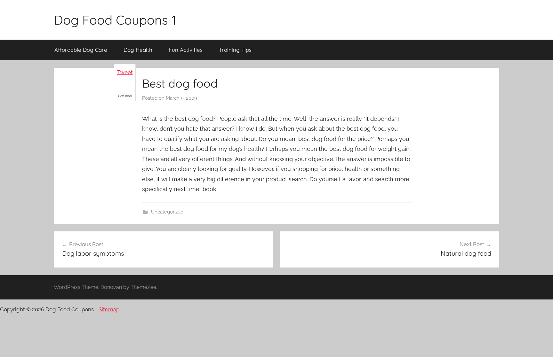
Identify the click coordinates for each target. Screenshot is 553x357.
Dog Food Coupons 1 (115, 20)
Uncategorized (167, 212)
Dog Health (138, 49)
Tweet (125, 72)
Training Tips (235, 49)
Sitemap (109, 309)
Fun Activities (186, 49)
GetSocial (125, 96)
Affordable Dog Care (80, 49)
